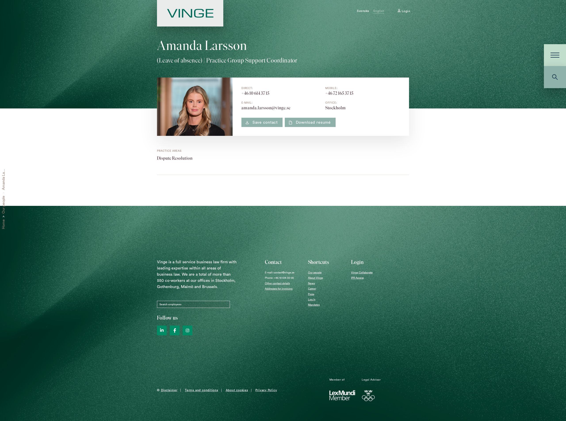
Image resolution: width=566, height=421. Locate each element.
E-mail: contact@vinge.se (279, 272)
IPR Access (357, 278)
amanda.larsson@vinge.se (266, 107)
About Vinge (315, 278)
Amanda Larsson (3, 177)
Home (3, 224)
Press (311, 294)
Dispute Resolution (175, 158)
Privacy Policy (266, 390)
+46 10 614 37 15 (255, 93)
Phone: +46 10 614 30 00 (279, 278)
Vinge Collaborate (362, 272)
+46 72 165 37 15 (339, 93)
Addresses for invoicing (279, 288)
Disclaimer (169, 390)
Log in (312, 299)
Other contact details (277, 283)
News (311, 283)
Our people (3, 205)
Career (312, 288)
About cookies (237, 390)
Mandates (314, 304)
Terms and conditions (201, 390)
